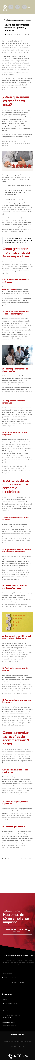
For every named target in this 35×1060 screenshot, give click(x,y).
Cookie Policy (21, 1046)
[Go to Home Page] (4, 19)
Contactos (21, 1034)
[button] (28, 8)
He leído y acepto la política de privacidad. (14, 978)
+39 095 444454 (8, 1017)
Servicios (14, 1034)
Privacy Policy (14, 1046)
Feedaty (5, 289)
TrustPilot (13, 289)
